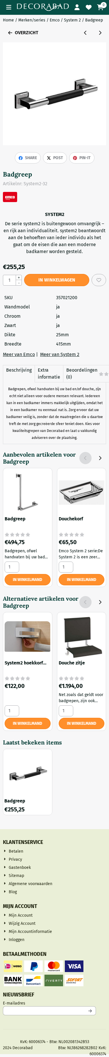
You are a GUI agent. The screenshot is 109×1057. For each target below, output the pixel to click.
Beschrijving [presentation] (19, 370)
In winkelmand (27, 579)
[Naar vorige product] (85, 33)
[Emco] (10, 200)
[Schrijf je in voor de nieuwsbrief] (90, 1010)
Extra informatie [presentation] (49, 373)
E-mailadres (49, 1003)
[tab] (19, 373)
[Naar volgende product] (100, 33)
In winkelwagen (56, 280)
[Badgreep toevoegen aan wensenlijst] (99, 280)
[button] (9, 7)
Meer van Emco (19, 354)
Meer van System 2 (59, 354)
